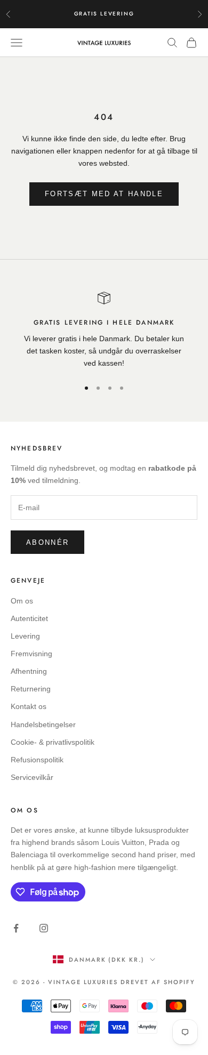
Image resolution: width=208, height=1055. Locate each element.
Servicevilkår (32, 777)
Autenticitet (29, 618)
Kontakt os (28, 706)
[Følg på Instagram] (43, 928)
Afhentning (29, 671)
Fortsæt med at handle (104, 194)
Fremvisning (31, 653)
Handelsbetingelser (43, 724)
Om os (22, 601)
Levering (25, 636)
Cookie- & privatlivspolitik (52, 742)
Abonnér (47, 542)
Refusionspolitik (37, 759)
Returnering (31, 688)
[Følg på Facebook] (16, 928)
